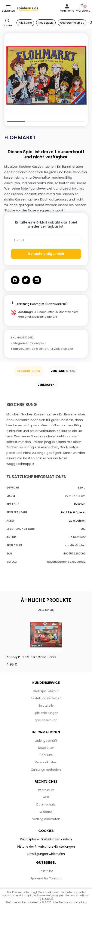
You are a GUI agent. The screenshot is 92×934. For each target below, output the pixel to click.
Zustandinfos (63, 371)
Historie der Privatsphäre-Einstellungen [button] (46, 846)
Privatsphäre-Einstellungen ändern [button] (46, 839)
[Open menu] (8, 7)
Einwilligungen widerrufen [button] (46, 854)
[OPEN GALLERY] (46, 75)
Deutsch (24, 349)
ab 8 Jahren (40, 349)
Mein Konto (67, 10)
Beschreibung (28, 371)
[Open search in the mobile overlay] (7, 23)
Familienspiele (36, 343)
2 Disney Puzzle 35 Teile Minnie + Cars (31, 657)
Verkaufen (46, 385)
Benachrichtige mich (46, 253)
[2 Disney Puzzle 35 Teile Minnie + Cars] (46, 635)
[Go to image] (14, 121)
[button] (15, 280)
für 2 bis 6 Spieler (61, 349)
